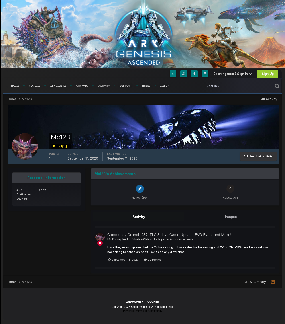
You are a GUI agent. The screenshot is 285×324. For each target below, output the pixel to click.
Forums (34, 85)
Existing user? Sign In (231, 74)
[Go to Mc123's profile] (100, 237)
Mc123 (111, 239)
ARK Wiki (82, 85)
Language (134, 301)
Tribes (146, 85)
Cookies (153, 301)
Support (126, 85)
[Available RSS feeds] (272, 282)
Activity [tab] (138, 217)
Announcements (181, 239)
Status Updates (257, 85)
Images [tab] (231, 217)
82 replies (154, 259)
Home (15, 85)
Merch (165, 85)
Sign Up (268, 74)
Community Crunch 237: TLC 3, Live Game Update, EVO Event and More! (169, 234)
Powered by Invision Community (142, 310)
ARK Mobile (58, 85)
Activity (104, 85)
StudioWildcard (143, 239)
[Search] (277, 85)
